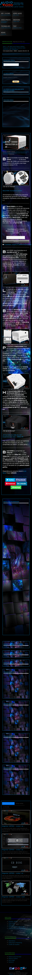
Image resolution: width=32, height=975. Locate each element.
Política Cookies (13, 959)
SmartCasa (5, 49)
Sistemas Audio (21, 48)
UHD (10, 49)
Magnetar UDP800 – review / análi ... (14, 897)
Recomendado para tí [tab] (8, 803)
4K (8, 46)
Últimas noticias (19, 803)
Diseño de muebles (14, 944)
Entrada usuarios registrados (17, 929)
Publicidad (12, 923)
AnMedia (11, 974)
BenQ (11, 46)
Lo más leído (6, 807)
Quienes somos (13, 921)
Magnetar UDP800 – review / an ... (13, 826)
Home (4, 46)
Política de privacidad (15, 957)
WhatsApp (16, 487)
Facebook (21, 480)
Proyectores (6, 48)
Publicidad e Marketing (15, 943)
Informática (12, 941)
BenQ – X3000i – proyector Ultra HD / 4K (15, 144)
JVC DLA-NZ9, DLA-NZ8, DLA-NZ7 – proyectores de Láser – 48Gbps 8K (13, 436)
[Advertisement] (16, 114)
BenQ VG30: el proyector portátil (12, 191)
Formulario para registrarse (16, 927)
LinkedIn (22, 484)
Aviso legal (12, 960)
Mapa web (12, 925)
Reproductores (13, 48)
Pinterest (11, 484)
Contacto (11, 962)
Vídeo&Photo (15, 49)
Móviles (22, 46)
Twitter (11, 480)
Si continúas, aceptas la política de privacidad (17, 245)
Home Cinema (16, 46)
